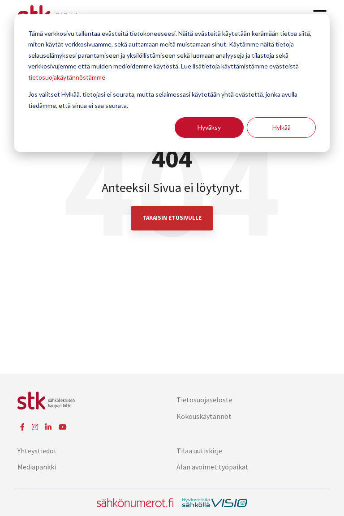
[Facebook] (22, 427)
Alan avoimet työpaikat (212, 466)
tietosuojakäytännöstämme (66, 77)
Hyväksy (209, 127)
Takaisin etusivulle (172, 218)
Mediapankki (36, 466)
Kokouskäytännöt (204, 416)
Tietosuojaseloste (204, 399)
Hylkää (281, 127)
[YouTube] (62, 427)
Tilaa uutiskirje (199, 450)
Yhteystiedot (37, 450)
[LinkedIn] (48, 427)
